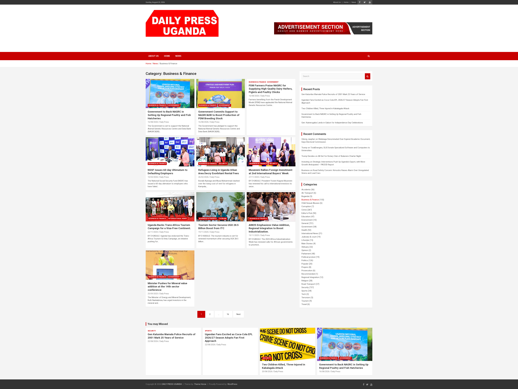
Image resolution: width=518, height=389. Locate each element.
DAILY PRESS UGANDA (173, 40)
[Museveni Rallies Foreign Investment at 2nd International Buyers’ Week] (271, 152)
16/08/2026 (153, 122)
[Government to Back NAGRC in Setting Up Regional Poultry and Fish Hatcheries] (170, 93)
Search (367, 76)
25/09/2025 (153, 294)
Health (304, 230)
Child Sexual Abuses (310, 203)
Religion (304, 280)
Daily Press (164, 122)
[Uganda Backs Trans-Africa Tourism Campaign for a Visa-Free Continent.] (170, 207)
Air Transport (307, 193)
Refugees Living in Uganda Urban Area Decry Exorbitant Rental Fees (218, 171)
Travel (304, 304)
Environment (307, 220)
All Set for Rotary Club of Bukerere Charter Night (339, 156)
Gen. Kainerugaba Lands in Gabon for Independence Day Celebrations (332, 122)
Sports (304, 291)
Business (305, 170)
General (304, 223)
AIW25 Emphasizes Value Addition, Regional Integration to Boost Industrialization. (269, 228)
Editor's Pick (306, 213)
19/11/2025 (203, 232)
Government (174, 105)
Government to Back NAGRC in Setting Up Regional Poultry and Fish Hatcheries (169, 115)
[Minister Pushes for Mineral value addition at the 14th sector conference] (170, 265)
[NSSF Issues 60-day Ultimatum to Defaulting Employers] (170, 152)
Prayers (304, 267)
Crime (304, 210)
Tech (303, 294)
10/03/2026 (153, 177)
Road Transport (308, 284)
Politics (304, 260)
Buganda (305, 196)
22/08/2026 (153, 341)
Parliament (306, 253)
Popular (304, 264)
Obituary (305, 247)
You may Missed (158, 324)
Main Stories (307, 243)
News (354, 2)
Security (223, 163)
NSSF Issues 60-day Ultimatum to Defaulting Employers (167, 171)
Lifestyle (305, 240)
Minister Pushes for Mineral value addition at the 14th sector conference (167, 286)
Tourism (222, 219)
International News (177, 219)
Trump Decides (308, 156)
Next (238, 314)
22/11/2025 (153, 232)
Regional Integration (310, 277)
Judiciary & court (308, 237)
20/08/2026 (267, 371)
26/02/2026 (203, 177)
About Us (337, 2)
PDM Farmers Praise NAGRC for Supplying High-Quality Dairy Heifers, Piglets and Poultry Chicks (270, 89)
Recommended (308, 274)
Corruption (306, 206)
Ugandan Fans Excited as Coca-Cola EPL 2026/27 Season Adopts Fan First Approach (229, 337)
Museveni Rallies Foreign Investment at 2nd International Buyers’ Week (270, 171)
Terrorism (305, 297)
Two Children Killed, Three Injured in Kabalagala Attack (325, 108)
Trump (304, 147)
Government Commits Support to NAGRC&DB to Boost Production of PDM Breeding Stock (218, 115)
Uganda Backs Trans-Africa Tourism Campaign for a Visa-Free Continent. (169, 226)
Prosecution (306, 270)
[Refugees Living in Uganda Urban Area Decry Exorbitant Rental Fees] (220, 152)
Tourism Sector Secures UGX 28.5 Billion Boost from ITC (218, 226)
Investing (305, 162)
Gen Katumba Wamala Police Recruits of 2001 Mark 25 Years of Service (333, 94)
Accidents (305, 189)
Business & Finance (157, 105)
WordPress (232, 384)
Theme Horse (200, 384)
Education (305, 216)
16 (228, 314)
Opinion (304, 250)
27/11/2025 (254, 177)
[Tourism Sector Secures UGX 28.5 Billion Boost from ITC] (220, 207)
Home (346, 2)
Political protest (308, 257)
